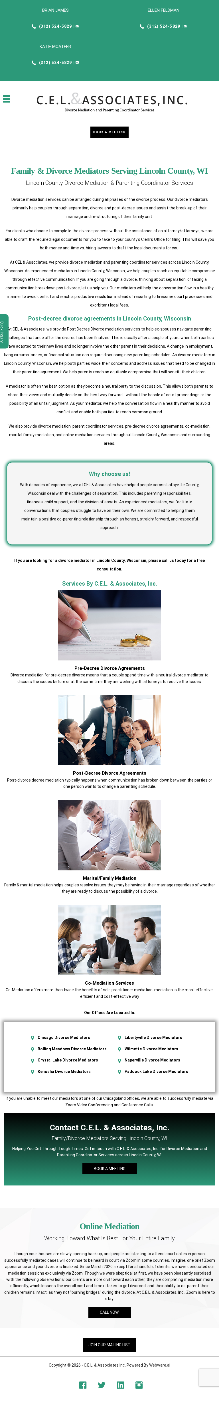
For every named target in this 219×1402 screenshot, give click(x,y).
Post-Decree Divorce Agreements (109, 773)
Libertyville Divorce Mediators (153, 1037)
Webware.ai (159, 1365)
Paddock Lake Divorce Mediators (156, 1071)
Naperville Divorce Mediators (152, 1060)
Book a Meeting (109, 132)
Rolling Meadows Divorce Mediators (72, 1049)
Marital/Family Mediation (109, 878)
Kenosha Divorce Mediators (64, 1071)
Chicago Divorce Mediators (64, 1037)
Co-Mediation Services (109, 983)
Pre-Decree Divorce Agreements (109, 668)
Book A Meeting (109, 1168)
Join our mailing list (109, 1345)
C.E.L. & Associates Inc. (105, 1365)
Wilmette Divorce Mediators (151, 1049)
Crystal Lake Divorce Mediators (68, 1060)
